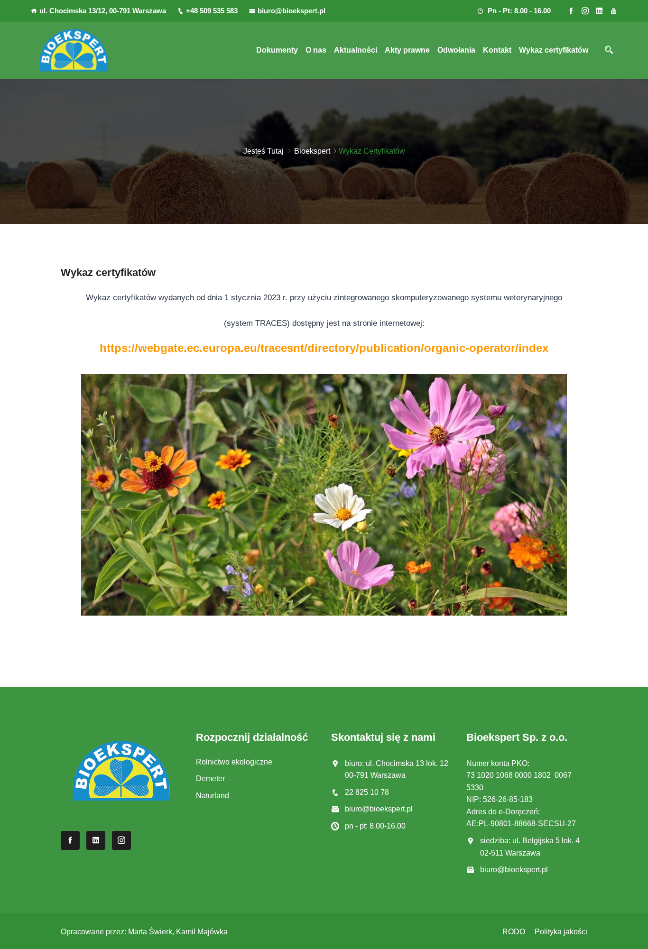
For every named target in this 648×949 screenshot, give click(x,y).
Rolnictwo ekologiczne (234, 762)
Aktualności (355, 50)
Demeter (210, 778)
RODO (513, 932)
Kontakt (497, 50)
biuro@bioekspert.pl (291, 11)
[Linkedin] (599, 11)
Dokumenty (277, 50)
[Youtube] (613, 11)
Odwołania (456, 50)
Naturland (212, 796)
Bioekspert (312, 151)
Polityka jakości (561, 932)
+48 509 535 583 (212, 11)
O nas (315, 50)
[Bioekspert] (74, 50)
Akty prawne (407, 50)
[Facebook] (570, 11)
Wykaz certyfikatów (553, 50)
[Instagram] (585, 11)
